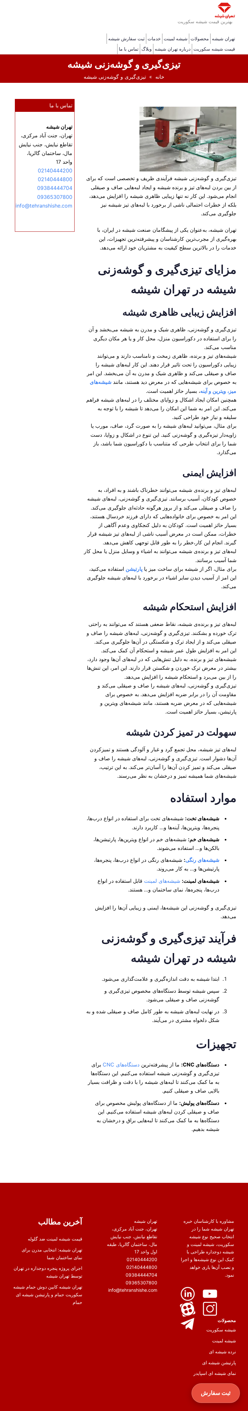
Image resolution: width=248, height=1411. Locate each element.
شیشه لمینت (176, 38)
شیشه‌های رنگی (202, 860)
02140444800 (55, 179)
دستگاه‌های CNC (121, 1064)
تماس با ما (129, 49)
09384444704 (54, 188)
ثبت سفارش (216, 1392)
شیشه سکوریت (221, 1329)
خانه (159, 76)
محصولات (200, 38)
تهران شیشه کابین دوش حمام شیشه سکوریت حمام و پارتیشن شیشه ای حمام (47, 1294)
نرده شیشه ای (222, 1351)
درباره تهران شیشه (173, 49)
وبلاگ (146, 49)
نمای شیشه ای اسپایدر (214, 1373)
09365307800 (54, 197)
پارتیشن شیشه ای (219, 1362)
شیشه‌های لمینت (162, 881)
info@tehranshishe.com (44, 205)
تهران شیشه (223, 38)
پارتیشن (134, 569)
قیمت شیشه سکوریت (214, 49)
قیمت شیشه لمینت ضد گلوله (55, 1238)
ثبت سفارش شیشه (126, 38)
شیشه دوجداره (219, 1251)
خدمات (154, 38)
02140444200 (55, 170)
